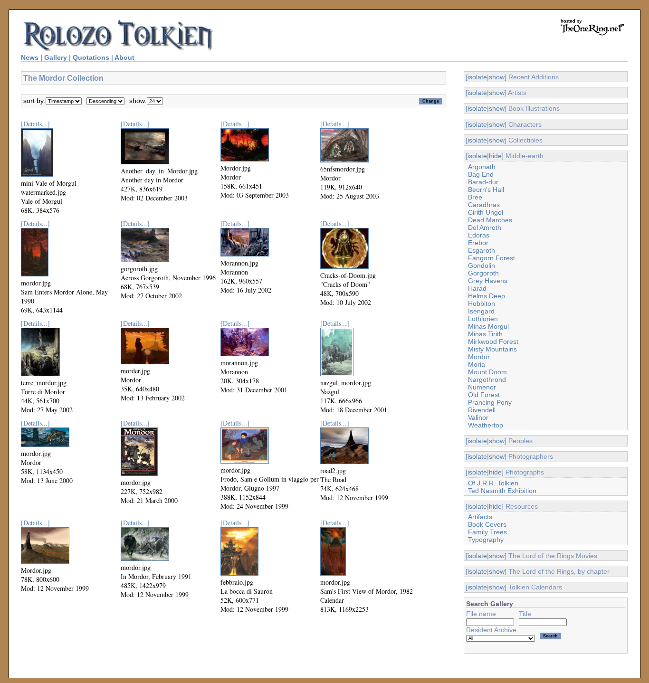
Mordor (479, 356)
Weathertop (485, 425)
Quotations (91, 57)
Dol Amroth (484, 227)
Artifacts (480, 517)
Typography (486, 539)
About (124, 57)
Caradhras (484, 205)
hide (495, 156)
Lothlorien (483, 319)
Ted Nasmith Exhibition (502, 490)
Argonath (482, 167)
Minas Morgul (488, 326)
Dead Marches (490, 220)
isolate (477, 77)
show (497, 77)
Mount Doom (487, 372)
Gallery (55, 57)
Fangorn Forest (491, 258)
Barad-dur (483, 182)
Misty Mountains (492, 349)
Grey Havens (487, 281)
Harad (477, 288)
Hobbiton (481, 303)
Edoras (478, 235)
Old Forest (484, 394)
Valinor (478, 417)
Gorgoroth (483, 273)
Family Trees (487, 532)
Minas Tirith (485, 334)
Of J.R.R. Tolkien (493, 483)
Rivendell (482, 410)
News (29, 57)
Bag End (481, 174)
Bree (475, 197)
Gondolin (481, 265)
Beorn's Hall (486, 189)
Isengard (481, 311)
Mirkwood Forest (493, 341)
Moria (476, 364)
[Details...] (35, 123)
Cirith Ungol (485, 212)
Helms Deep (486, 296)
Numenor (482, 387)
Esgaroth (481, 250)
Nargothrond (487, 379)
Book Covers (487, 524)
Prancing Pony (490, 402)
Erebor (478, 243)
